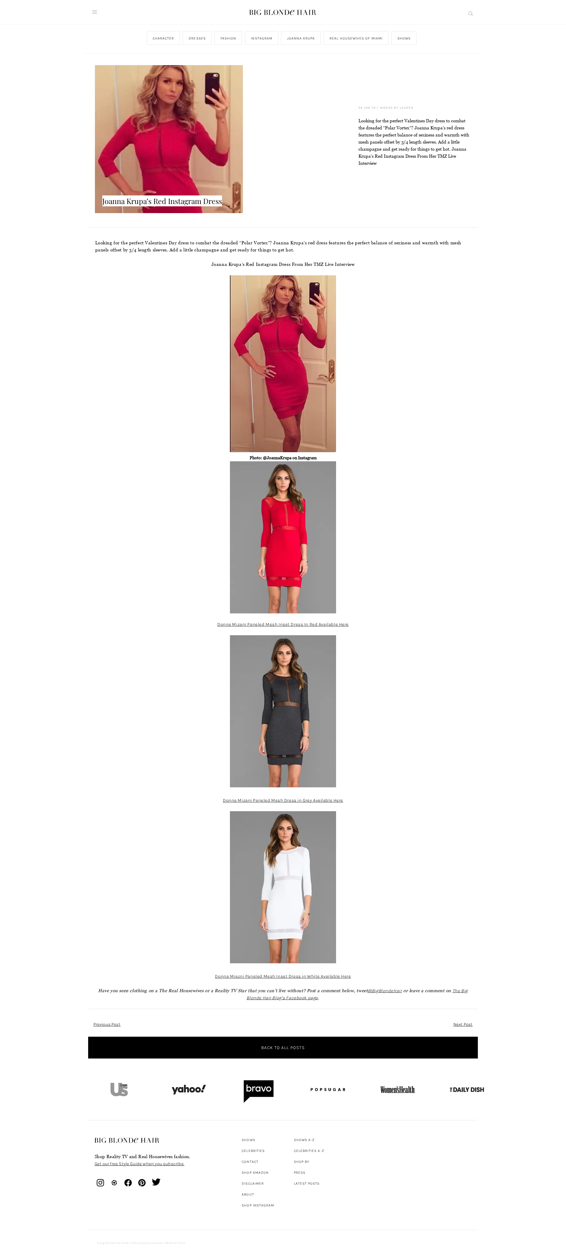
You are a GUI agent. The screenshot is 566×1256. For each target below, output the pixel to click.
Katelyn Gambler (152, 1243)
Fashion (228, 38)
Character (163, 38)
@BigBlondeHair (385, 990)
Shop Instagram (258, 1205)
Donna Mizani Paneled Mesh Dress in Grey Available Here (283, 800)
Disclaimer (253, 1183)
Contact (250, 1162)
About (248, 1194)
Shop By (302, 1162)
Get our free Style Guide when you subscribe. (139, 1163)
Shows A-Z (304, 1140)
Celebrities (253, 1151)
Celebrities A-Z (309, 1151)
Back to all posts (283, 1047)
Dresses (197, 38)
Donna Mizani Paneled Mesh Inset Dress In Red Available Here (283, 624)
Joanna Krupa (301, 38)
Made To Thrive (175, 1243)
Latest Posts (307, 1183)
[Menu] (94, 12)
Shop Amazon (255, 1173)
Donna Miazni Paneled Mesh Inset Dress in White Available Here (283, 976)
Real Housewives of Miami (356, 38)
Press (299, 1173)
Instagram (261, 38)
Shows (404, 38)
